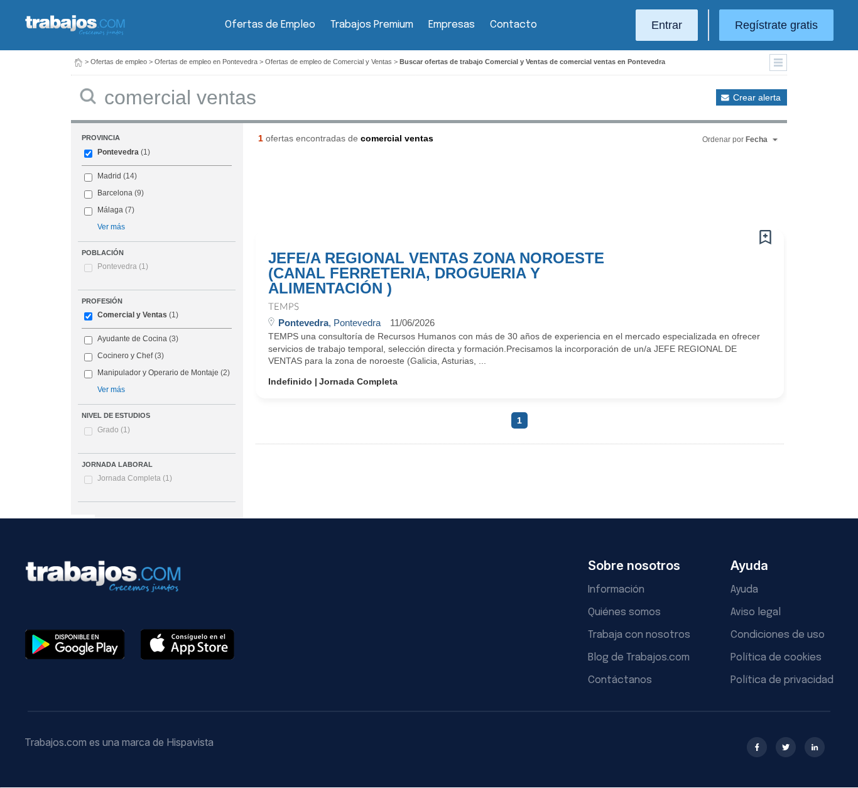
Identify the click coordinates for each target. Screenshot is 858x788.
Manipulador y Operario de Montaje (158, 372)
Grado (113, 429)
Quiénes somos (624, 612)
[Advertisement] (494, 191)
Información (616, 589)
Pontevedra (118, 152)
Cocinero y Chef (125, 355)
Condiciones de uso (777, 635)
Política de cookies (776, 657)
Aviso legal (755, 612)
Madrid (109, 176)
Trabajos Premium (371, 24)
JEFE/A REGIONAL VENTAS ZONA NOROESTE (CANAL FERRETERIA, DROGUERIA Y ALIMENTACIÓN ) (436, 273)
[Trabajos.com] (75, 33)
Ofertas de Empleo (270, 24)
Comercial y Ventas (132, 314)
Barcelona (115, 193)
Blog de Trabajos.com (639, 657)
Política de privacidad (782, 680)
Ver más (111, 226)
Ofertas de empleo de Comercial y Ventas (328, 61)
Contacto (513, 24)
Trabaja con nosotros (639, 635)
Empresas (451, 24)
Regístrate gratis (776, 25)
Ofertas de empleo (118, 61)
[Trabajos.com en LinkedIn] (815, 747)
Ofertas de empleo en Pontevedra (206, 61)
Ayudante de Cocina (132, 338)
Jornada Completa (134, 478)
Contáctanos (620, 680)
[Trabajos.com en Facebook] (757, 747)
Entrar (666, 25)
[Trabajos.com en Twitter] (786, 747)
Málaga (110, 209)
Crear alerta (757, 97)
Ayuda (744, 589)
